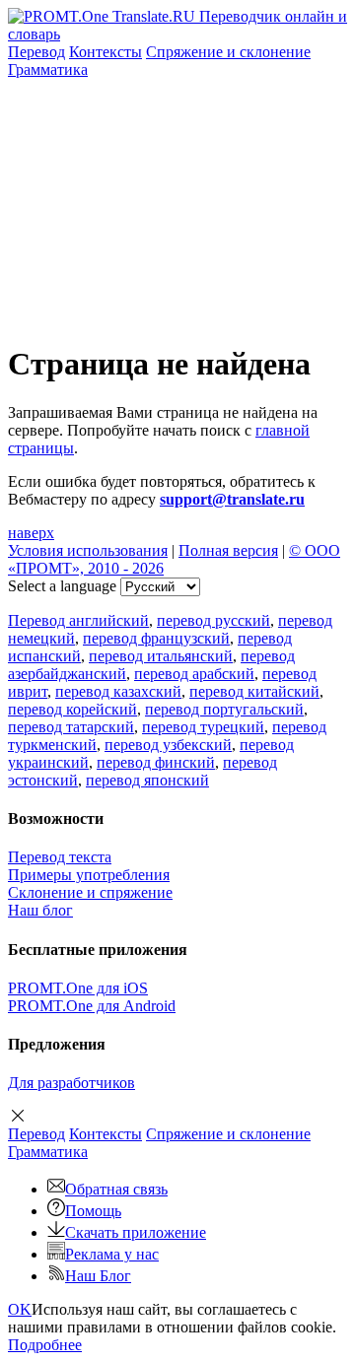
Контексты (105, 51)
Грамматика (48, 69)
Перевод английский (78, 620)
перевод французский (156, 638)
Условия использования (88, 550)
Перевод (36, 51)
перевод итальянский (161, 655)
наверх (31, 532)
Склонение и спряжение (90, 892)
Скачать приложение (135, 1232)
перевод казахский (118, 691)
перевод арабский (194, 673)
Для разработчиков (71, 1082)
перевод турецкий (203, 726)
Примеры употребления (89, 874)
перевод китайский (254, 691)
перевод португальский (224, 709)
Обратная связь (116, 1189)
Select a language (62, 586)
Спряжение (228, 51)
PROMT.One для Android (92, 1005)
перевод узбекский (168, 744)
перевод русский (213, 620)
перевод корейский (72, 709)
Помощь (93, 1210)
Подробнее (45, 1344)
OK (20, 1309)
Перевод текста (59, 857)
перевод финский (156, 762)
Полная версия (228, 550)
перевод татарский (71, 726)
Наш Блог (98, 1275)
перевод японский (147, 780)
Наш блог (40, 910)
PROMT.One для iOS (78, 988)
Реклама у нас (112, 1254)
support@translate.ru (232, 499)
